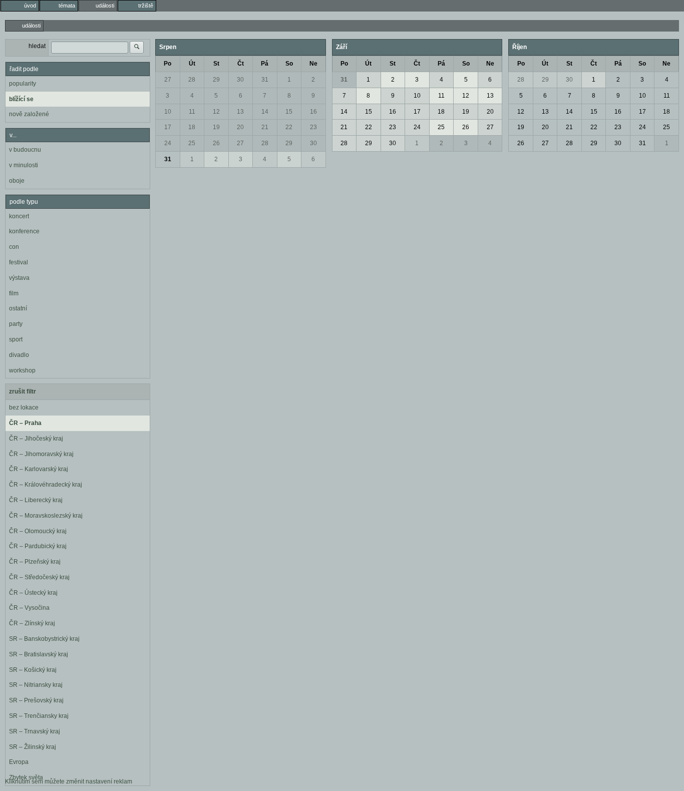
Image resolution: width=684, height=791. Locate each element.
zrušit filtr (22, 391)
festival (18, 262)
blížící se (21, 99)
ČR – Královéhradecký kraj (45, 484)
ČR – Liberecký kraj (36, 500)
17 (167, 127)
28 (191, 79)
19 (216, 127)
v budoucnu (25, 149)
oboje (17, 180)
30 (240, 79)
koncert (19, 216)
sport (16, 339)
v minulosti (23, 165)
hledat (37, 46)
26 (216, 143)
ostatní (18, 308)
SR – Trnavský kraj (34, 731)
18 (191, 127)
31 (264, 79)
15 (288, 111)
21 (264, 127)
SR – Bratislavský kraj (38, 654)
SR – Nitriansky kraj (36, 684)
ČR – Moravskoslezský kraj (46, 515)
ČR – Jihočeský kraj (36, 438)
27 (167, 79)
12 (216, 111)
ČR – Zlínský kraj (32, 623)
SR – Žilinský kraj (32, 746)
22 (288, 127)
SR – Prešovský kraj (36, 700)
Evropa (19, 761)
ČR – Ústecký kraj (33, 592)
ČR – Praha (25, 423)
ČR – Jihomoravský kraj (41, 454)
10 (167, 111)
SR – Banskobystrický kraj (44, 638)
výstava (19, 277)
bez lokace (24, 407)
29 (216, 79)
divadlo (19, 354)
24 (167, 143)
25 (191, 143)
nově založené (29, 114)
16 (313, 111)
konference (24, 231)
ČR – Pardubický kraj (38, 546)
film (14, 293)
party (16, 323)
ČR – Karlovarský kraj (38, 469)
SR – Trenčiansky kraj (39, 715)
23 (313, 127)
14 (264, 111)
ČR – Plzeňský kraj (35, 561)
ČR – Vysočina (29, 607)
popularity (22, 83)
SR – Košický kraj (33, 669)
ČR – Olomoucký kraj (38, 531)
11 (192, 111)
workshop (22, 370)
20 (240, 127)
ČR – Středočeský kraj (39, 577)
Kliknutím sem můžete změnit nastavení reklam (68, 781)
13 (240, 111)
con (14, 246)
